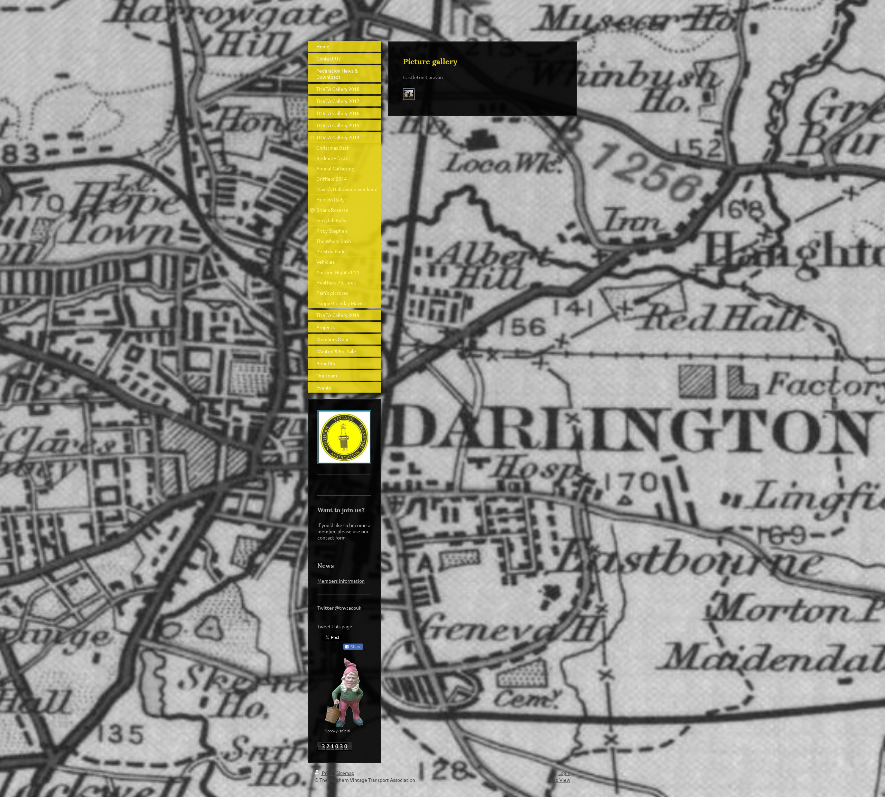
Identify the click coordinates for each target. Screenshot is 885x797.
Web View (559, 780)
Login (564, 773)
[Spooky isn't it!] (344, 692)
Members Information (341, 581)
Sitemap (345, 773)
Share (355, 647)
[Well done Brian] (408, 94)
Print (327, 773)
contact (325, 537)
